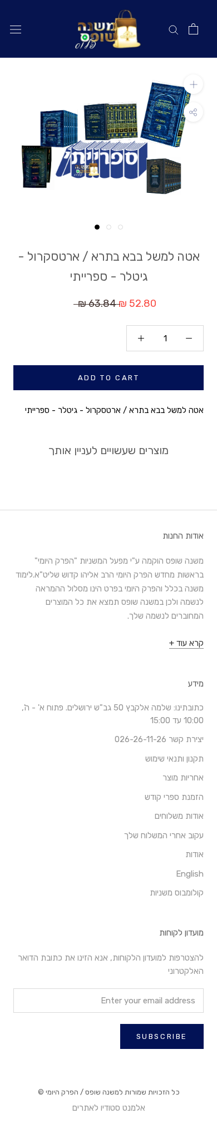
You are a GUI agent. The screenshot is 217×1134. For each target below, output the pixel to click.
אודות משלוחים (179, 816)
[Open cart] (193, 28)
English (190, 874)
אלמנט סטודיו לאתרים (108, 1108)
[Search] (174, 29)
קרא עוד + (186, 643)
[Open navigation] (15, 29)
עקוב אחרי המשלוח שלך (164, 835)
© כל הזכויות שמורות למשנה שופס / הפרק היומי (109, 1092)
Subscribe (162, 1036)
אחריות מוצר (183, 778)
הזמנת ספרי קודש (174, 797)
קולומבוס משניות (177, 893)
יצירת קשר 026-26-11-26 (159, 739)
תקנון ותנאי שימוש (174, 759)
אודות (194, 854)
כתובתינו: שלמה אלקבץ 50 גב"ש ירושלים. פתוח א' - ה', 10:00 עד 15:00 (113, 714)
